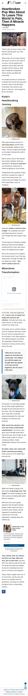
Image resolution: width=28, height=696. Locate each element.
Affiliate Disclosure (11, 692)
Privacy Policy (14, 689)
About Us (6, 689)
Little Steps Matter (8, 145)
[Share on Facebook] (4, 591)
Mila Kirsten (5, 27)
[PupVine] (14, 3)
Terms (22, 689)
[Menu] (2, 3)
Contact (20, 692)
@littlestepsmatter (16, 139)
